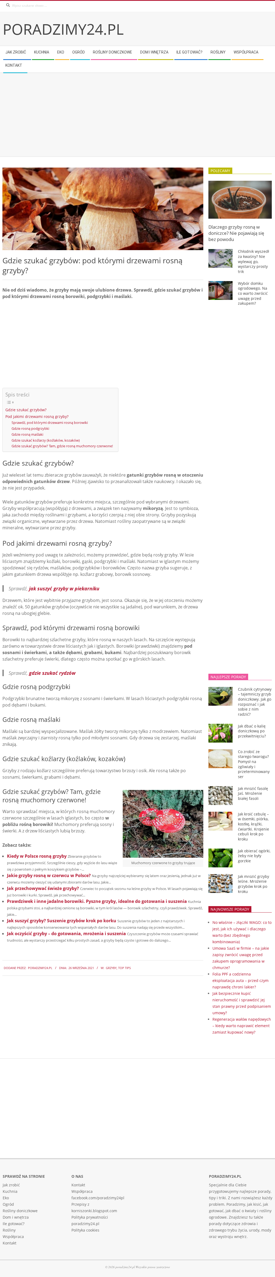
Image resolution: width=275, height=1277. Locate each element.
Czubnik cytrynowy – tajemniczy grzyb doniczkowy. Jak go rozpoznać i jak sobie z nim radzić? (255, 702)
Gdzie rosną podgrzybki (30, 428)
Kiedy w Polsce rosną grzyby (37, 856)
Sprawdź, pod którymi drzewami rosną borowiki (50, 422)
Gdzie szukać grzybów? (25, 409)
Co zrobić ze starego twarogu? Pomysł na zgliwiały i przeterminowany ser (254, 764)
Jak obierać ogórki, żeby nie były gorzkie (254, 855)
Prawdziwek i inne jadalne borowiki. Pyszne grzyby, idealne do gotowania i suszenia (97, 901)
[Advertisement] (137, 114)
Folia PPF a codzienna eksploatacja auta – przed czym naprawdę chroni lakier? (240, 980)
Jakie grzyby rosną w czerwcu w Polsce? (49, 875)
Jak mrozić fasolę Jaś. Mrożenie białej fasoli (253, 793)
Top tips (124, 968)
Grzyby (111, 968)
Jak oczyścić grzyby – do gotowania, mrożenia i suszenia (66, 934)
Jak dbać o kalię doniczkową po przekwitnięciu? (252, 731)
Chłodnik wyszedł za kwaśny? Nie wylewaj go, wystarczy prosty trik (253, 261)
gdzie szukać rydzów (52, 672)
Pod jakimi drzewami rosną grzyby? (36, 416)
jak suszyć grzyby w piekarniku (64, 588)
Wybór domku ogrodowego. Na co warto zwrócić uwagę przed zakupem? (253, 293)
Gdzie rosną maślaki (27, 434)
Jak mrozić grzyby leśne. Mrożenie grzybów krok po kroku (253, 884)
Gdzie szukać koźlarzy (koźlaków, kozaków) (46, 440)
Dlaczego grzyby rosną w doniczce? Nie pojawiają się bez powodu (236, 233)
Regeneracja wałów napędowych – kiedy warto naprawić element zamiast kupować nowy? (241, 1026)
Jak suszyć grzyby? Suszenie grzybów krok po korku (61, 921)
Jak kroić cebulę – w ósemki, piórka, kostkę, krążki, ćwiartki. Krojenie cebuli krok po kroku (253, 826)
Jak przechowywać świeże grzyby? (43, 888)
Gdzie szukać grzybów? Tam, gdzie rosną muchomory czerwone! (62, 446)
